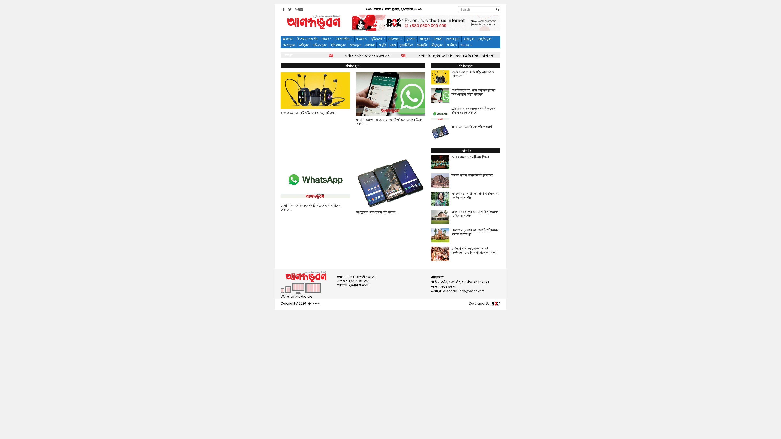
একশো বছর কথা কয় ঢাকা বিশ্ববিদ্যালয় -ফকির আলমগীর (475, 214)
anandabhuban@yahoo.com (463, 291)
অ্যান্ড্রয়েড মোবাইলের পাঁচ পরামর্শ (472, 127)
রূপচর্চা (438, 39)
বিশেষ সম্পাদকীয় (307, 39)
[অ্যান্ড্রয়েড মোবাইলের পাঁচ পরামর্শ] (390, 183)
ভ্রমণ (393, 45)
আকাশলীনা (343, 39)
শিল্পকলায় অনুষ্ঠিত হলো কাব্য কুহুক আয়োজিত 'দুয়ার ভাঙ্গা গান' (435, 55)
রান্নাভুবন (424, 39)
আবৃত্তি (382, 45)
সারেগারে (394, 39)
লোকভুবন (355, 45)
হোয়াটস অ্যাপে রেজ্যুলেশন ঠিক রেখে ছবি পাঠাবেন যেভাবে (473, 111)
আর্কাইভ (452, 45)
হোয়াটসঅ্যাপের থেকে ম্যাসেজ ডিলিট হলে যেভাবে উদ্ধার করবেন (473, 92)
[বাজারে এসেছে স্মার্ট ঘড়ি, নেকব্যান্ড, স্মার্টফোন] (315, 90)
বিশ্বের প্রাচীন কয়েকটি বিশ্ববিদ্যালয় (472, 175)
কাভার (326, 39)
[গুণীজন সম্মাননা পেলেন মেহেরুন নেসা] (310, 55)
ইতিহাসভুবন (338, 45)
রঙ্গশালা (370, 45)
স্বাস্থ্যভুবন (469, 39)
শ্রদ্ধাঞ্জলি (422, 45)
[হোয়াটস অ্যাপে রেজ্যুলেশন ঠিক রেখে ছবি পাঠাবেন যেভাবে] (315, 180)
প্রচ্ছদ (289, 39)
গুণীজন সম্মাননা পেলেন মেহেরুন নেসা (347, 55)
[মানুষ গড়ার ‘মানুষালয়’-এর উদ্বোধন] (486, 55)
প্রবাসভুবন (289, 45)
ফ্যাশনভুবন (453, 39)
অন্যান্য (465, 45)
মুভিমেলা (377, 39)
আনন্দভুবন (313, 303)
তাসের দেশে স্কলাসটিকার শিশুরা (471, 157)
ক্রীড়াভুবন (437, 45)
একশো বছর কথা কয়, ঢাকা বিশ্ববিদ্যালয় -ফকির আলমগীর (476, 196)
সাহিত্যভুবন (320, 45)
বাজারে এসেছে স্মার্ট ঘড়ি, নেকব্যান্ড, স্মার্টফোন (473, 74)
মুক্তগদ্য (411, 39)
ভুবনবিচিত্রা (406, 45)
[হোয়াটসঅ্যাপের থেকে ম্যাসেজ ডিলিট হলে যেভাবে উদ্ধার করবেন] (390, 94)
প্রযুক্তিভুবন (485, 39)
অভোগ (360, 39)
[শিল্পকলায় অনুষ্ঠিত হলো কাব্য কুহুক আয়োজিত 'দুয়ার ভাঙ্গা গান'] (383, 55)
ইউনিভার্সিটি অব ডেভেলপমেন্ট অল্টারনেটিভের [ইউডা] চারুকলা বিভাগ (474, 251)
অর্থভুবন (304, 45)
